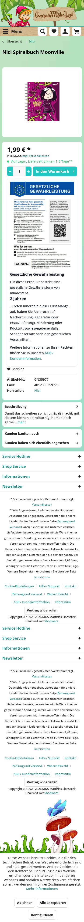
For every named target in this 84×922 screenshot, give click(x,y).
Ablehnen (24, 902)
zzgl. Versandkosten (35, 156)
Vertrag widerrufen (42, 610)
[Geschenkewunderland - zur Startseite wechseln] (42, 16)
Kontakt (70, 586)
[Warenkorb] (76, 31)
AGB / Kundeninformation (32, 602)
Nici (37, 390)
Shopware (51, 621)
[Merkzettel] (53, 31)
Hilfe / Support (49, 586)
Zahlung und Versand (27, 594)
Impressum (63, 602)
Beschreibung (15, 406)
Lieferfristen (42, 577)
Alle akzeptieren (53, 902)
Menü (16, 31)
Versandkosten (42, 505)
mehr (21, 422)
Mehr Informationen (42, 888)
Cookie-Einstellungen (19, 586)
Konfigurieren (42, 915)
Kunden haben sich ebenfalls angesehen (37, 443)
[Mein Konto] (65, 31)
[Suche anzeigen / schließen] (42, 31)
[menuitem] (12, 31)
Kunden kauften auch (22, 433)
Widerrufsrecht (57, 594)
